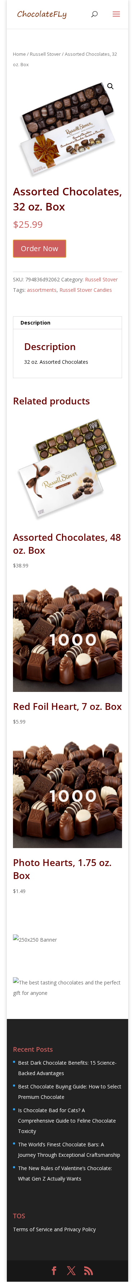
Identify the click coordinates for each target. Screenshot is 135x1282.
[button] (110, 86)
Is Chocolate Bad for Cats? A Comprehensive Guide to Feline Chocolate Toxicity (67, 1121)
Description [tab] (35, 322)
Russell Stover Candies (85, 289)
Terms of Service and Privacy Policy (54, 1229)
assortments (42, 289)
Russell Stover (45, 54)
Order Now (39, 248)
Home (19, 54)
